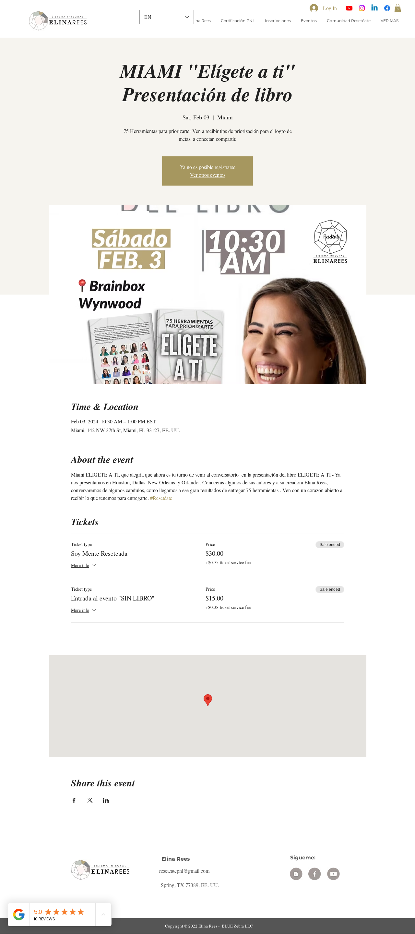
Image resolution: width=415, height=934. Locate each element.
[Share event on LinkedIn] (106, 800)
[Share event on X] (90, 800)
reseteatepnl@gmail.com (184, 870)
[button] (397, 8)
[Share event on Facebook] (74, 800)
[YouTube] (349, 8)
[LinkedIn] (374, 8)
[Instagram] (362, 8)
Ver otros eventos (207, 174)
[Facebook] (387, 8)
